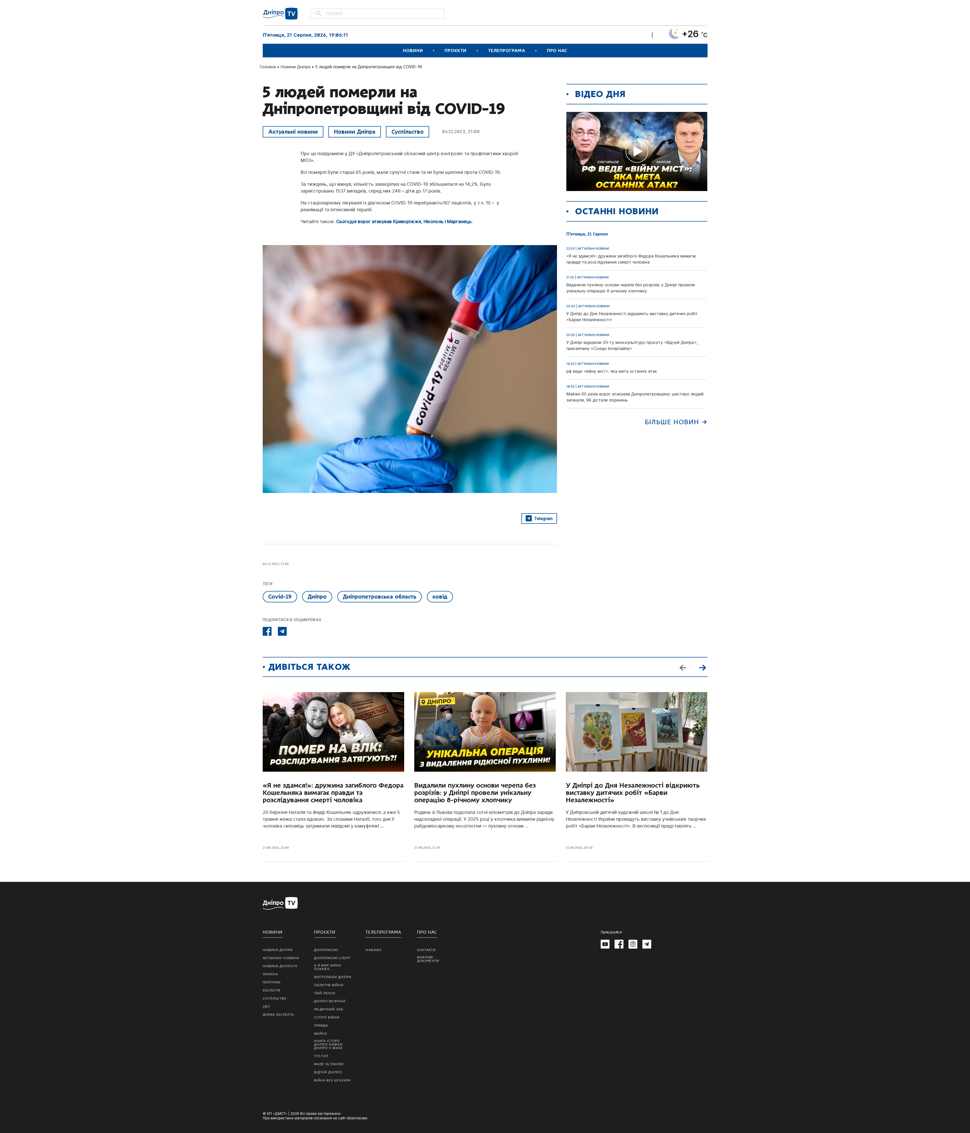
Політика (272, 982)
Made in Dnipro (329, 1064)
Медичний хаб (328, 1009)
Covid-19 (280, 596)
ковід (439, 596)
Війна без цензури (332, 1080)
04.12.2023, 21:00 (461, 131)
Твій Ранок (324, 993)
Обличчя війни (328, 985)
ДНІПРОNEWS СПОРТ (332, 958)
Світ (266, 1006)
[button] (703, 667)
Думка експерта (278, 1015)
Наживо (373, 950)
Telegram (543, 518)
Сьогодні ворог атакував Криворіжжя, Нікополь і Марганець (404, 221)
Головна (268, 66)
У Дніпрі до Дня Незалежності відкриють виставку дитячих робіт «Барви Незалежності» (633, 793)
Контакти (426, 950)
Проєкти (455, 50)
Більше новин (672, 422)
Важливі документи (428, 959)
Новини (413, 50)
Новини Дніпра (295, 66)
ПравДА (321, 1025)
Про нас (557, 50)
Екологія (271, 990)
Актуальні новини (293, 131)
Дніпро (317, 596)
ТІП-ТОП (321, 1056)
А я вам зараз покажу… (327, 967)
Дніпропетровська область (379, 596)
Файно (320, 1033)
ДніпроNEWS (326, 950)
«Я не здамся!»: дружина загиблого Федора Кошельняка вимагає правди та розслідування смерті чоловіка (333, 793)
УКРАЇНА (270, 974)
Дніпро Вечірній (330, 1001)
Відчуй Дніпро (328, 1072)
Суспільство (408, 131)
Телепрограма (506, 50)
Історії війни (326, 1017)
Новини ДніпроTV (280, 966)
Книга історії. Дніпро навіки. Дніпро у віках (328, 1044)
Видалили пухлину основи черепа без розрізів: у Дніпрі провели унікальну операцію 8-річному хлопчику (475, 793)
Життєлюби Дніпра (332, 977)
